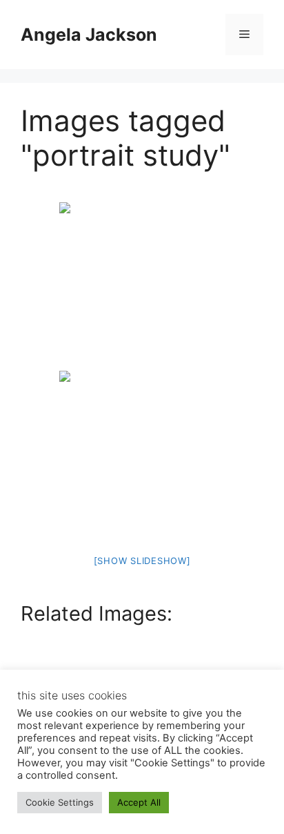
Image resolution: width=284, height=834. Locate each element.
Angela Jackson (89, 34)
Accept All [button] (139, 802)
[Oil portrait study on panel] (142, 453)
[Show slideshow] (142, 560)
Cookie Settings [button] (60, 802)
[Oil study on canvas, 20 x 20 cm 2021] (142, 285)
